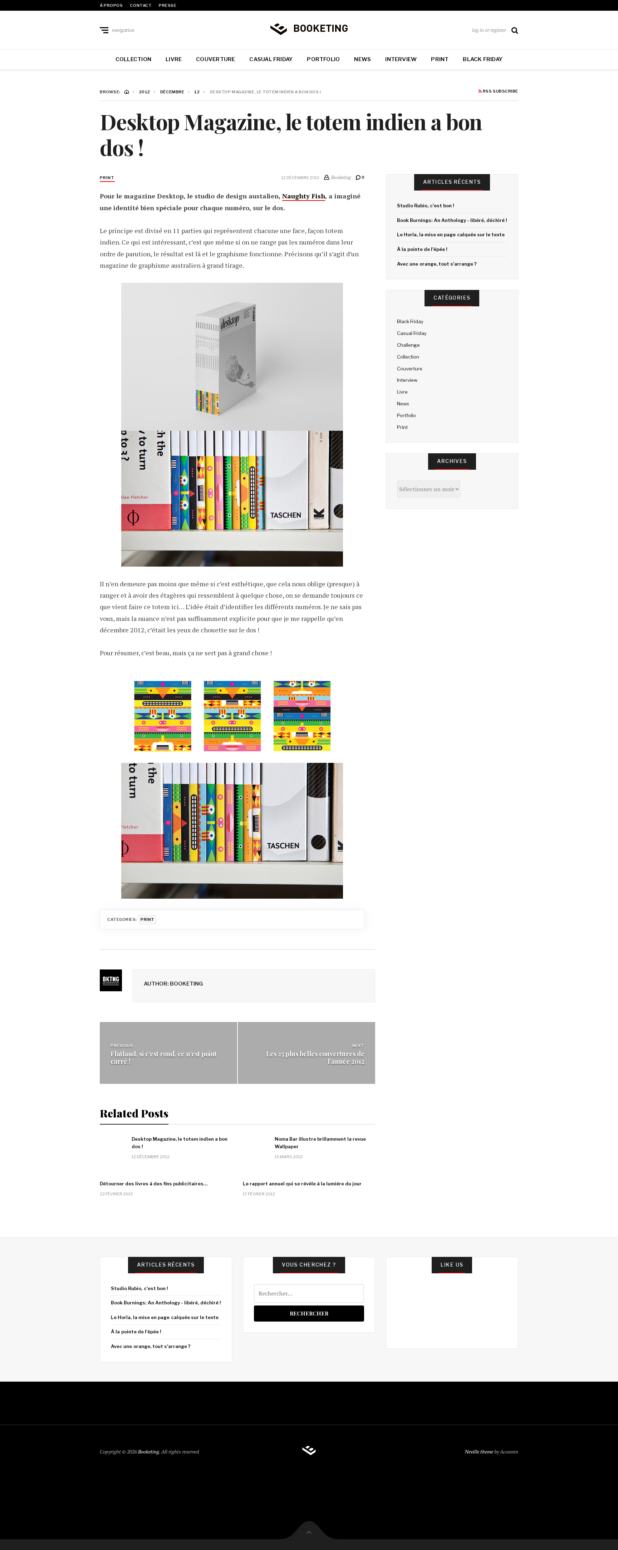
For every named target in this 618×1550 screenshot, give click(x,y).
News (362, 59)
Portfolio (323, 59)
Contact (141, 5)
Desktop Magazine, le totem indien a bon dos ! (179, 1142)
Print (439, 59)
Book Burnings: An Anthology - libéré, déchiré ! (452, 220)
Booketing (148, 1451)
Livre (174, 59)
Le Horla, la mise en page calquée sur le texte (451, 234)
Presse (167, 5)
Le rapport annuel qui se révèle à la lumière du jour (302, 1183)
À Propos (111, 5)
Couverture (215, 59)
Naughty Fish (303, 196)
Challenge (408, 345)
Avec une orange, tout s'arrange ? (437, 264)
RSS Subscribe (500, 91)
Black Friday (482, 59)
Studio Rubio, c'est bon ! (425, 205)
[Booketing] (309, 28)
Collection (133, 59)
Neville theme (479, 1451)
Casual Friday (271, 59)
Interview (401, 59)
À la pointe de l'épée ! (422, 249)
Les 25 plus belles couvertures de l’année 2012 (315, 1057)
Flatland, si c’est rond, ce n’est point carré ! (164, 1057)
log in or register (489, 29)
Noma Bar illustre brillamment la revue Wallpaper (320, 1142)
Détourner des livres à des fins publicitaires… (153, 1183)
